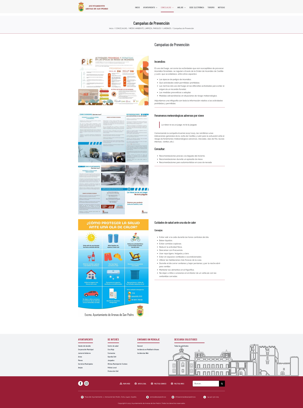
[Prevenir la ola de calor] (113, 220)
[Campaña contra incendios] (113, 57)
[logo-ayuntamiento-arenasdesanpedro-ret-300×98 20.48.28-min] (93, 2)
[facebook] (80, 383)
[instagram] (86, 383)
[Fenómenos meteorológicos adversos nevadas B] (113, 165)
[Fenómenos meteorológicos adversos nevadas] (113, 113)
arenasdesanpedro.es (158, 397)
